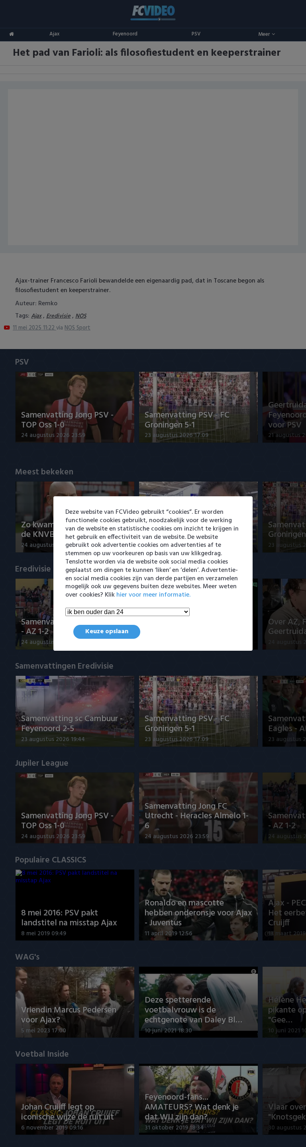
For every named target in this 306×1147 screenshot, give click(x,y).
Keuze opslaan (106, 631)
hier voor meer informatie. (153, 595)
